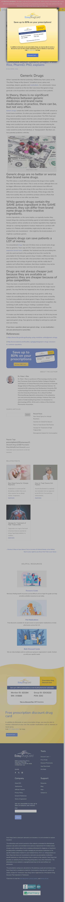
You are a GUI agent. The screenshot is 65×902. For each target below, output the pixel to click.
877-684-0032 (31, 50)
